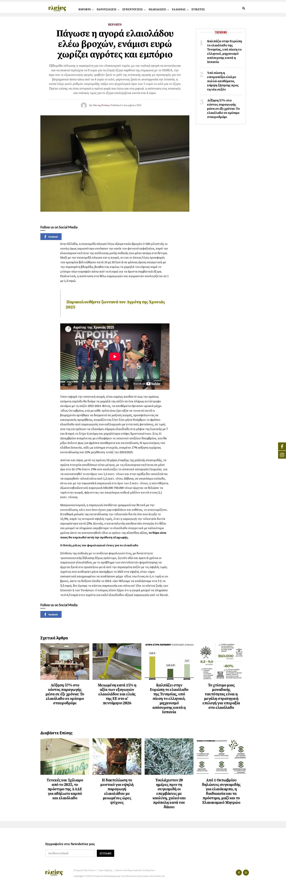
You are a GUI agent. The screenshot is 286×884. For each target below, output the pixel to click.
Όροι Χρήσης (105, 870)
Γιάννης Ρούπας (101, 105)
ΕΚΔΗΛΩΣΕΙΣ (157, 9)
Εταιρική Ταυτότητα (84, 870)
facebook (53, 236)
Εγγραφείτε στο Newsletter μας (70, 844)
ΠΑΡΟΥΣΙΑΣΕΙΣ (107, 9)
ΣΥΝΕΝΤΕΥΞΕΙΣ (132, 9)
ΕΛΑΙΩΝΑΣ (179, 9)
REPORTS (84, 9)
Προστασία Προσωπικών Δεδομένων (135, 870)
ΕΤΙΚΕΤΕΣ (198, 9)
